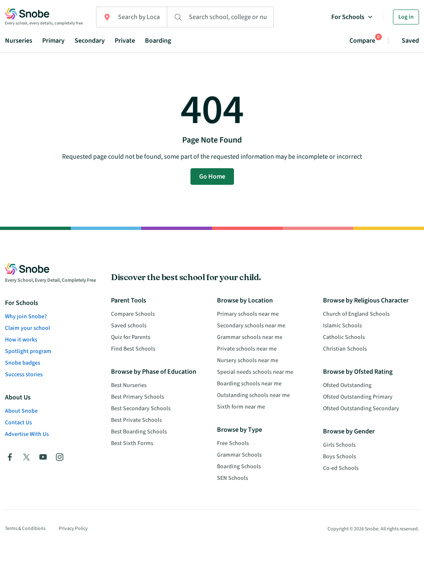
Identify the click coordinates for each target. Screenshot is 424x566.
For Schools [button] (347, 17)
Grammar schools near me (249, 337)
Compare (362, 40)
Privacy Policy (73, 528)
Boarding (158, 40)
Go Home (212, 176)
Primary (53, 40)
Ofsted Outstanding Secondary (361, 408)
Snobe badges (22, 363)
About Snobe (21, 411)
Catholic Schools (344, 337)
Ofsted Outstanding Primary (358, 397)
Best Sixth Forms (132, 443)
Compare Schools (133, 314)
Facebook (10, 457)
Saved (410, 40)
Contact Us (18, 422)
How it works (21, 340)
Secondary (90, 40)
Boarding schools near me (249, 384)
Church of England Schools (356, 314)
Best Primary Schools (137, 397)
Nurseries (18, 40)
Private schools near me (247, 349)
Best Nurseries (129, 385)
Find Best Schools (133, 349)
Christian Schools (345, 349)
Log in (406, 17)
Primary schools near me (248, 314)
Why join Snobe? (26, 316)
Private (125, 40)
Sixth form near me (241, 407)
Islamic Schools (342, 326)
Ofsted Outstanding (347, 385)
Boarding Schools (239, 466)
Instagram (60, 457)
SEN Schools (232, 478)
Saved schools (129, 326)
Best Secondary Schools (141, 408)
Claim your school (27, 328)
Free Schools (233, 443)
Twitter (26, 457)
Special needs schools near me (255, 372)
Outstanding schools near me (253, 395)
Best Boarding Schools (139, 432)
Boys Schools (339, 456)
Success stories (24, 374)
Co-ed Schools (341, 468)
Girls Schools (339, 445)
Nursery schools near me (247, 360)
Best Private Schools (136, 420)
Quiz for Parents (130, 337)
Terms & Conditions (25, 528)
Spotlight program (28, 351)
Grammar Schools (239, 455)
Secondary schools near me (251, 326)
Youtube (43, 457)
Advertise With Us (27, 434)
